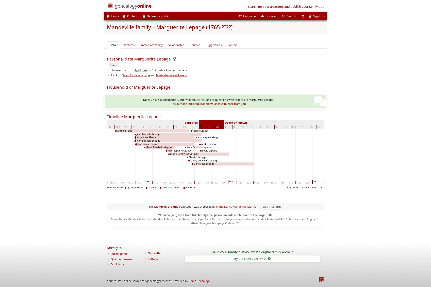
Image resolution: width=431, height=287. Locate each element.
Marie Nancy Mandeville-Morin (235, 206)
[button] (247, 16)
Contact (153, 258)
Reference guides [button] (158, 16)
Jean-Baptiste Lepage (136, 75)
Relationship (176, 45)
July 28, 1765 (140, 70)
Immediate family (151, 45)
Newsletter (155, 253)
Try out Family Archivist (250, 259)
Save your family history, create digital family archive (252, 252)
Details (114, 45)
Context (232, 45)
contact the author (272, 206)
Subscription (119, 254)
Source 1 (114, 65)
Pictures (129, 45)
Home (115, 16)
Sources (195, 45)
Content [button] (131, 16)
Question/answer (122, 259)
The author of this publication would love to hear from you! (208, 104)
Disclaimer (117, 264)
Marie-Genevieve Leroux (171, 75)
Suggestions (214, 45)
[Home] (321, 279)
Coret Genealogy (199, 281)
